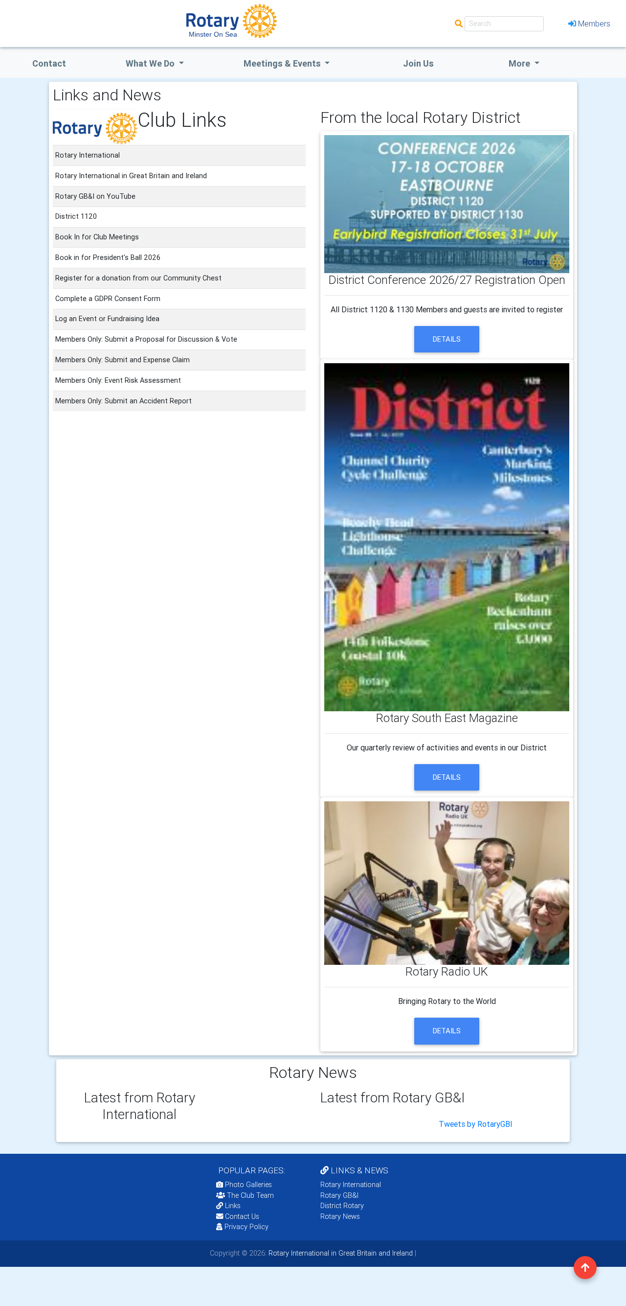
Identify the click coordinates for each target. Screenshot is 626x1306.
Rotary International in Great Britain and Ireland (340, 1253)
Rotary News (340, 1216)
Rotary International (350, 1184)
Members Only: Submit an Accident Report (123, 400)
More (520, 63)
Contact (49, 63)
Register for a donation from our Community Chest (138, 278)
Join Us (418, 63)
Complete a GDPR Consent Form (107, 298)
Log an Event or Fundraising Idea (107, 318)
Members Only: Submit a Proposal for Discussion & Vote (146, 339)
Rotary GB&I (339, 1195)
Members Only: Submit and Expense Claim (122, 359)
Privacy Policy (246, 1226)
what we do (151, 63)
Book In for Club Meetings (97, 237)
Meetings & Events (283, 63)
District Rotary (342, 1205)
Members (594, 23)
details (447, 339)
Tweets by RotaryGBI (476, 1124)
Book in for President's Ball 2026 (107, 257)
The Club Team (250, 1195)
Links (233, 1205)
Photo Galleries (247, 1184)
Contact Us (241, 1216)
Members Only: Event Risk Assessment (118, 380)
